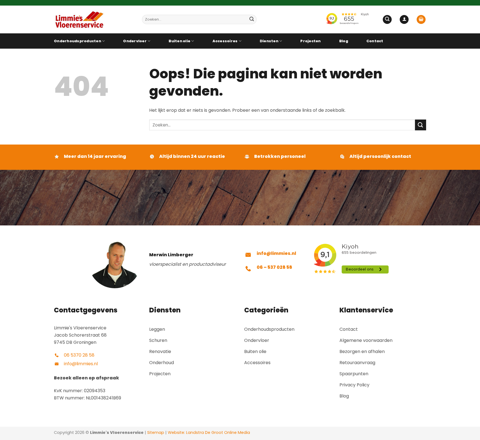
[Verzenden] (251, 19)
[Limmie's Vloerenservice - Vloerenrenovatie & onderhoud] (94, 19)
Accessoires (225, 41)
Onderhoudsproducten (77, 41)
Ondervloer (135, 41)
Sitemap (155, 432)
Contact (374, 41)
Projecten (310, 41)
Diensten (269, 41)
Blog (343, 41)
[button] (387, 19)
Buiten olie (179, 41)
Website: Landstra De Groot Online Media (208, 432)
